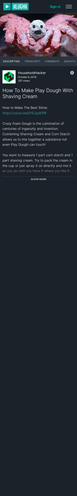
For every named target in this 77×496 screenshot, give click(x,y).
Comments (52, 61)
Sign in (55, 7)
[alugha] (16, 6)
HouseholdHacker (32, 73)
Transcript (32, 61)
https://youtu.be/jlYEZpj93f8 (24, 113)
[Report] (72, 72)
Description (11, 61)
